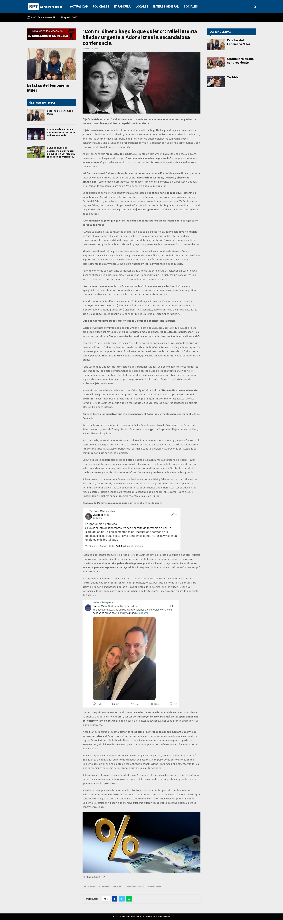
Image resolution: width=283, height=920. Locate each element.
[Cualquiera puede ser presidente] (216, 63)
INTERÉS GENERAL (166, 6)
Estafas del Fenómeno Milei (238, 42)
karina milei (118, 887)
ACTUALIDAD (79, 6)
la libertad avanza (135, 887)
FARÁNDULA (122, 6)
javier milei (104, 887)
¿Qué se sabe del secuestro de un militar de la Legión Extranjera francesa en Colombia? (61, 152)
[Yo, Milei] (216, 81)
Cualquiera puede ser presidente (240, 60)
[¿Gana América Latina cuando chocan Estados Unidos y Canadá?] (36, 134)
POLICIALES (101, 6)
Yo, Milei (233, 77)
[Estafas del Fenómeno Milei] (51, 64)
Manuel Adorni (154, 887)
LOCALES (142, 6)
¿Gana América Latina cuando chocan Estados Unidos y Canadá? (61, 132)
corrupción (89, 887)
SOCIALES (191, 6)
